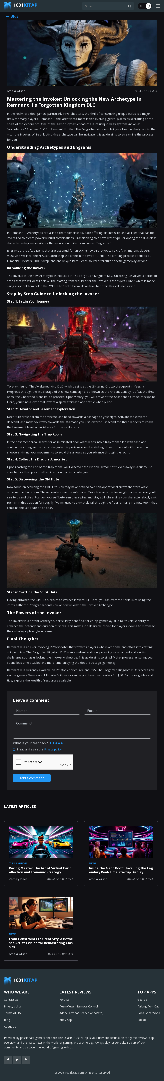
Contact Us (11, 999)
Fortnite (64, 999)
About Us (10, 1026)
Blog (7, 1020)
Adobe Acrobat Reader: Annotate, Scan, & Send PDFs (81, 1013)
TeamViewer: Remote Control (78, 1006)
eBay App (65, 1020)
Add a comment (32, 778)
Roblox (141, 1020)
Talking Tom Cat (148, 1006)
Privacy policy (53, 749)
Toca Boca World (148, 1013)
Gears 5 (142, 999)
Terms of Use (13, 1013)
